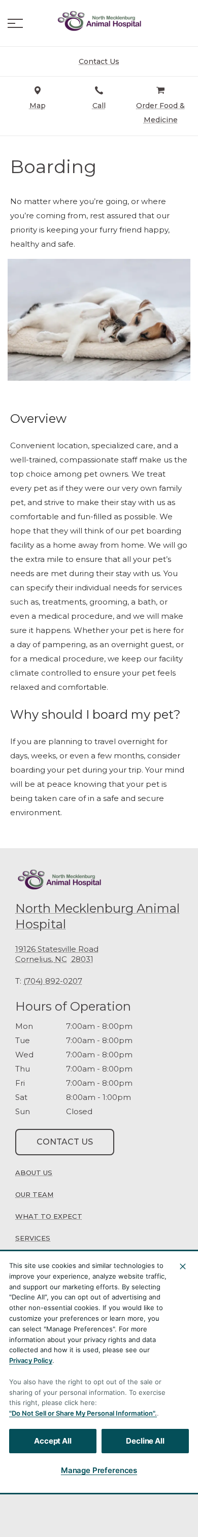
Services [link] (32, 1238)
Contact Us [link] (65, 1142)
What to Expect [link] (48, 1216)
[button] (15, 23)
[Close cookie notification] (183, 1266)
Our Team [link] (34, 1194)
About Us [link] (33, 1172)
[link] (99, 21)
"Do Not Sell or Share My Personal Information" (82, 1413)
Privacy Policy (30, 1360)
